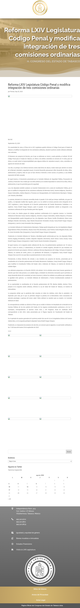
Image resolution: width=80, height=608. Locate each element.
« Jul (9, 499)
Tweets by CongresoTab (15, 470)
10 (9, 487)
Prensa (12, 91)
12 (27, 487)
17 (9, 490)
